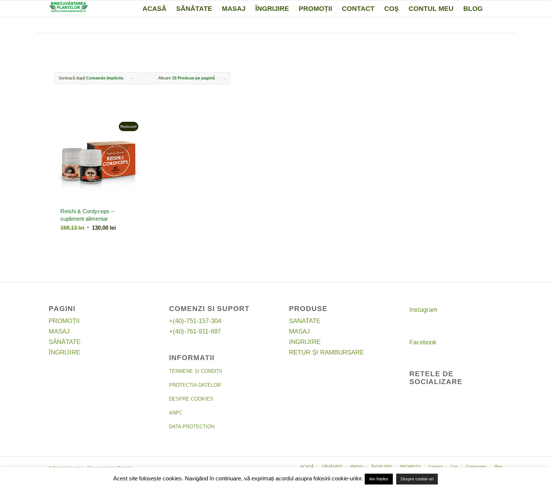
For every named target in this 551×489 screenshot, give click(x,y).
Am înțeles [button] (378, 479)
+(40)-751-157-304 (195, 321)
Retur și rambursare (326, 352)
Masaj (59, 331)
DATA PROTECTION (191, 426)
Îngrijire (64, 352)
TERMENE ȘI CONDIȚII (195, 371)
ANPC (176, 413)
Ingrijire (304, 341)
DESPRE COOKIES (191, 399)
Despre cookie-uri (417, 479)
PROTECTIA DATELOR (195, 385)
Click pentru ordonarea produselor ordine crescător (147, 80)
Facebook (423, 342)
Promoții (64, 321)
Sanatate (304, 321)
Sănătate (65, 341)
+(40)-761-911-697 (195, 331)
